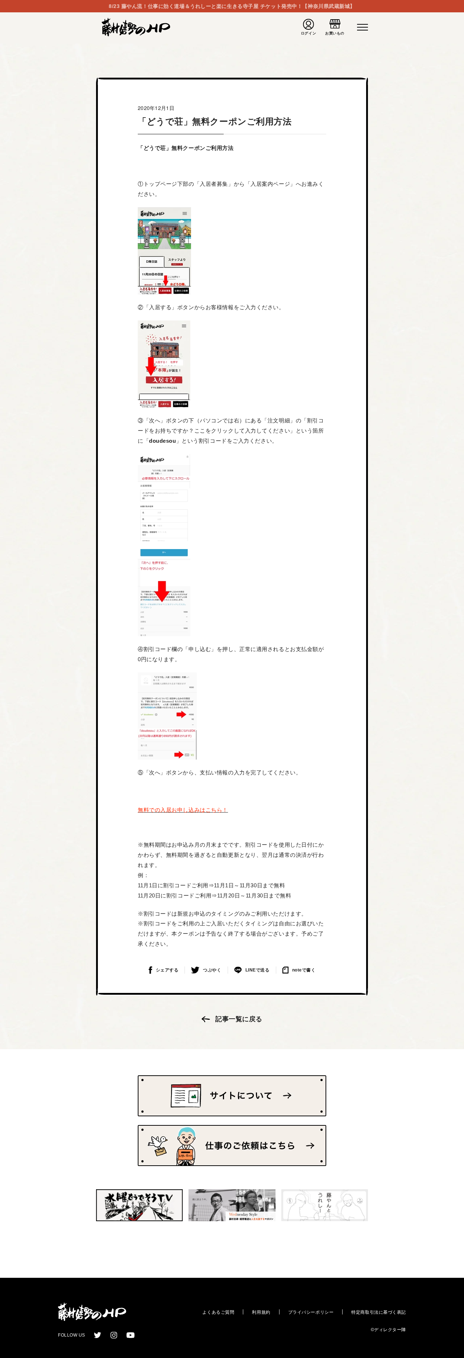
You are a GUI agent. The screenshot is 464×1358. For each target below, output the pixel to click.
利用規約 (261, 1312)
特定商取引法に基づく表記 (378, 1312)
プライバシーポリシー (311, 1312)
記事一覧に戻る (238, 1019)
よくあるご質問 (218, 1312)
